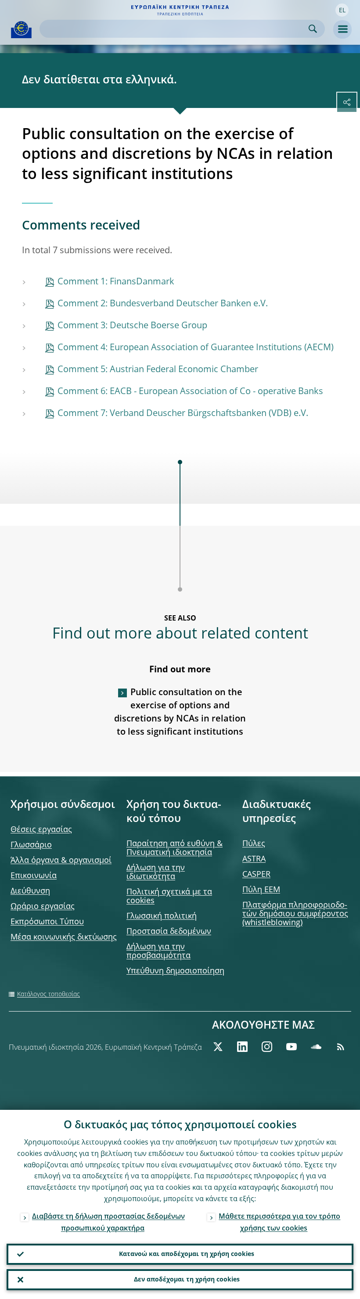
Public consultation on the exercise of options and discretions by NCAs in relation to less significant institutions (180, 713)
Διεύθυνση (30, 891)
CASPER (256, 875)
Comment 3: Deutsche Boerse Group (132, 326)
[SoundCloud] (316, 1046)
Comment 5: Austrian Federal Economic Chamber (158, 370)
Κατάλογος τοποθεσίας (48, 994)
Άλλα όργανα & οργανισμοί (61, 861)
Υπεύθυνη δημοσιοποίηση (175, 971)
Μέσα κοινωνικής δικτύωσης (64, 937)
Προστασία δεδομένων (168, 932)
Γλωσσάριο (31, 845)
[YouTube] (291, 1046)
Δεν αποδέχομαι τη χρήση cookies (187, 1280)
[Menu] (342, 29)
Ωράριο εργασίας (43, 907)
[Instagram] (266, 1046)
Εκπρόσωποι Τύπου (47, 922)
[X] (217, 1046)
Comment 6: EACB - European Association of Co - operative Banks (190, 392)
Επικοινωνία (34, 876)
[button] (342, 10)
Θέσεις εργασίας (41, 830)
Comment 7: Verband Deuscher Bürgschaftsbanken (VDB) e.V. (183, 413)
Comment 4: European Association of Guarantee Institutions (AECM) (196, 348)
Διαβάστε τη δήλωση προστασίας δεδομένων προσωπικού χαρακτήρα (108, 1222)
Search (313, 28)
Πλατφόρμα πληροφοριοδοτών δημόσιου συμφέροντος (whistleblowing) (295, 914)
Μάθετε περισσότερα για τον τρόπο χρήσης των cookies (279, 1222)
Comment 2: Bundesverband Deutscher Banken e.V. (163, 304)
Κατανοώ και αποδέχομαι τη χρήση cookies (186, 1254)
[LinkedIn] (242, 1046)
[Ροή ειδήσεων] (340, 1046)
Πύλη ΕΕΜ (261, 890)
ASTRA (254, 859)
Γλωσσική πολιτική (161, 916)
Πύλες (253, 844)
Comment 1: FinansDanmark (116, 282)
